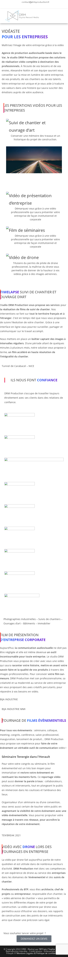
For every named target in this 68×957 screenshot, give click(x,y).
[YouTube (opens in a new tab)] (35, 5)
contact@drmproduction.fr (35, 2)
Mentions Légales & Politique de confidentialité (39, 953)
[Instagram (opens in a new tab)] (30, 5)
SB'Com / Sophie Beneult (51, 949)
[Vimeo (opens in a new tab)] (39, 5)
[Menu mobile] (62, 16)
